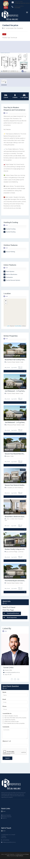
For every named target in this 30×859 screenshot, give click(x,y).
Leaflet (8, 326)
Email (4, 699)
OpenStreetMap (18, 326)
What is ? (7, 741)
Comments (6, 727)
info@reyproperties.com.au (22, 3)
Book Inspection (12, 617)
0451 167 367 (8, 674)
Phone (4, 706)
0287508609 (17, 7)
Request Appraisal (6, 816)
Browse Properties (6, 815)
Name (4, 692)
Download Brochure (13, 613)
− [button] (5, 303)
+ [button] (5, 301)
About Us (4, 818)
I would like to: (7, 713)
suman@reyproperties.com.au (12, 672)
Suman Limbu (8, 667)
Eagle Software (19, 855)
